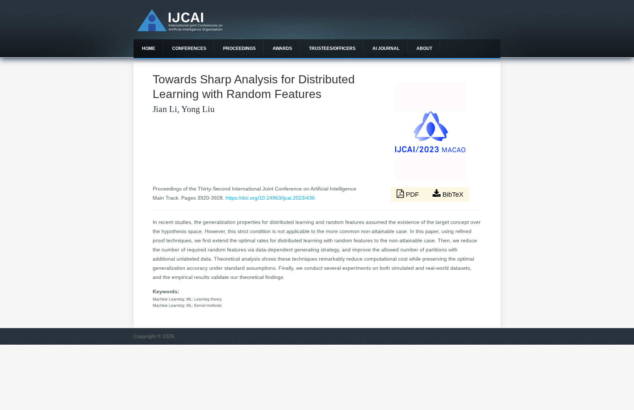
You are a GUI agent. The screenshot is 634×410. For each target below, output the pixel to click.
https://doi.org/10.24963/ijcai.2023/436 (270, 198)
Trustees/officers (332, 48)
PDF (412, 194)
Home (148, 48)
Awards (282, 48)
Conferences (189, 48)
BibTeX (452, 194)
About (424, 48)
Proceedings (239, 48)
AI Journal (386, 48)
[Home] (179, 29)
